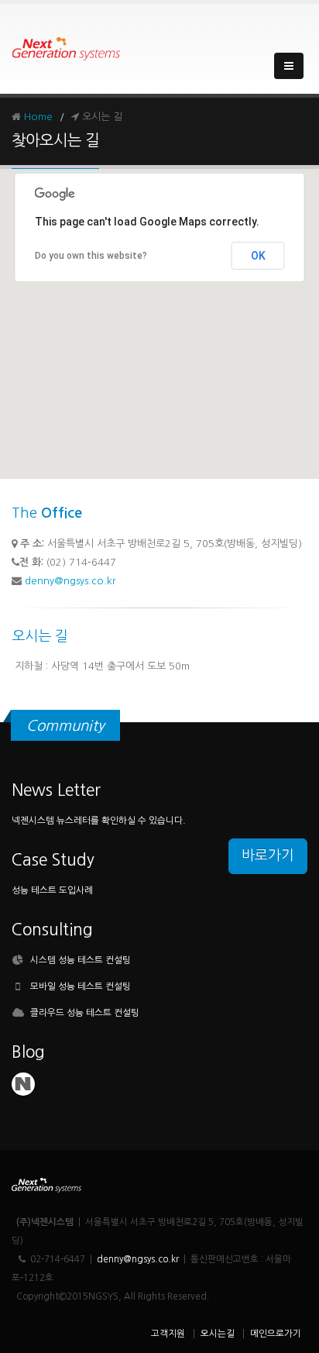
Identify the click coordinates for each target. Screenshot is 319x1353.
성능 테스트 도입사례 (52, 890)
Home (38, 117)
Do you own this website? (91, 255)
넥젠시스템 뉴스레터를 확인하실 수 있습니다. (99, 820)
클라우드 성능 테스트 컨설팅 (84, 1012)
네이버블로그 (23, 1084)
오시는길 (218, 1333)
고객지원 (168, 1333)
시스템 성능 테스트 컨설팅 (80, 960)
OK (258, 256)
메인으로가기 (275, 1333)
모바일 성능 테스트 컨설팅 (80, 986)
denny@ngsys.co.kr (70, 581)
